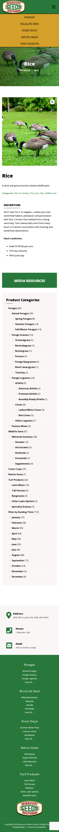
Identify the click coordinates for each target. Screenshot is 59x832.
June (37, 193)
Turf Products (29, 44)
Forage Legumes (21, 377)
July (14, 549)
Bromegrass (22, 350)
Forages (29, 17)
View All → (29, 682)
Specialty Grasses (21, 506)
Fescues (19, 356)
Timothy (20, 372)
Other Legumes (24, 420)
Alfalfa (19, 383)
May (42, 193)
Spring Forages (23, 318)
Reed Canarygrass (25, 367)
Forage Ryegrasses (25, 361)
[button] (52, 101)
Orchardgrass (22, 340)
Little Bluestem (29, 761)
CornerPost (41, 827)
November (17, 571)
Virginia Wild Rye (29, 757)
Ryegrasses (18, 495)
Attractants (21, 447)
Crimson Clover (29, 731)
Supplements (22, 463)
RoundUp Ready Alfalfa (31, 399)
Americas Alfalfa (28, 388)
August (16, 555)
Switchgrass (29, 754)
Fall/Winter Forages (26, 329)
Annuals (19, 442)
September (18, 560)
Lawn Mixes (18, 485)
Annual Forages (20, 313)
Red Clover (24, 415)
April (14, 533)
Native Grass (29, 37)
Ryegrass (29, 788)
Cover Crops (29, 31)
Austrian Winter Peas (29, 727)
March (15, 528)
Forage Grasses (20, 334)
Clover (18, 404)
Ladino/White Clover (30, 409)
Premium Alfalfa (28, 393)
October (16, 565)
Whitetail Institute (22, 436)
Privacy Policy (19, 827)
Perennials (21, 458)
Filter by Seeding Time (24, 193)
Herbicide (20, 452)
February (17, 522)
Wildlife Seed (29, 24)
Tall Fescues (18, 490)
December (17, 576)
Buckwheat (30, 735)
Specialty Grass (29, 795)
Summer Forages (24, 324)
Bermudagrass (23, 345)
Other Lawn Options (23, 501)
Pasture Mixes (19, 426)
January (16, 517)
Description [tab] (12, 205)
